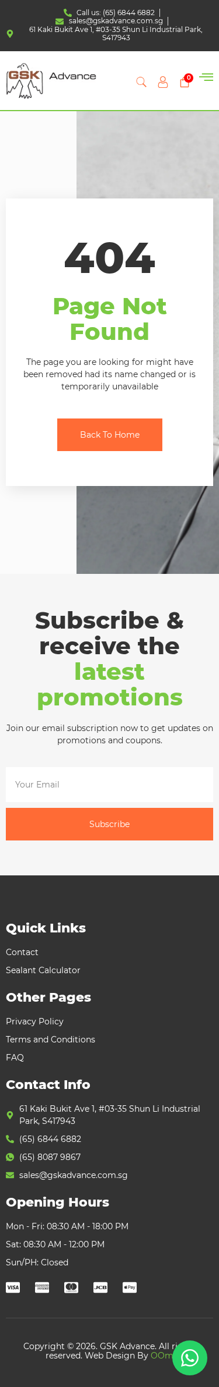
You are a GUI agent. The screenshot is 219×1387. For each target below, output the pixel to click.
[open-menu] (206, 78)
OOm (162, 1355)
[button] (141, 82)
